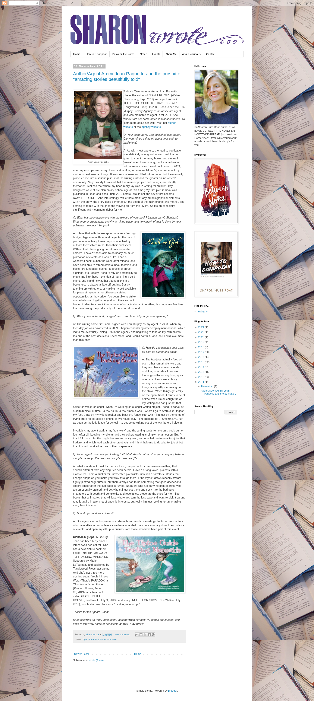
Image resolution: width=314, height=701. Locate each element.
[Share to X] (145, 635)
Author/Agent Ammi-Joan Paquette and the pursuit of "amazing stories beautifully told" (127, 76)
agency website (151, 126)
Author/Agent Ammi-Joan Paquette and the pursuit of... (219, 392)
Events (156, 54)
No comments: (123, 634)
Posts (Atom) (96, 660)
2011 (201, 381)
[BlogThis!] (141, 635)
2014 (201, 367)
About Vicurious (191, 54)
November (207, 386)
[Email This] (137, 635)
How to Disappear (96, 54)
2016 (201, 357)
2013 (201, 371)
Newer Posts (81, 654)
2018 (201, 347)
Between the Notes (123, 54)
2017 (201, 352)
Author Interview (108, 639)
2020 (201, 337)
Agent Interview (90, 639)
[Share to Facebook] (149, 635)
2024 (201, 327)
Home (76, 54)
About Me (171, 54)
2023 (201, 332)
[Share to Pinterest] (153, 635)
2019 (201, 342)
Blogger (172, 690)
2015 (201, 362)
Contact (210, 54)
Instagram (203, 311)
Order (143, 54)
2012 (201, 377)
